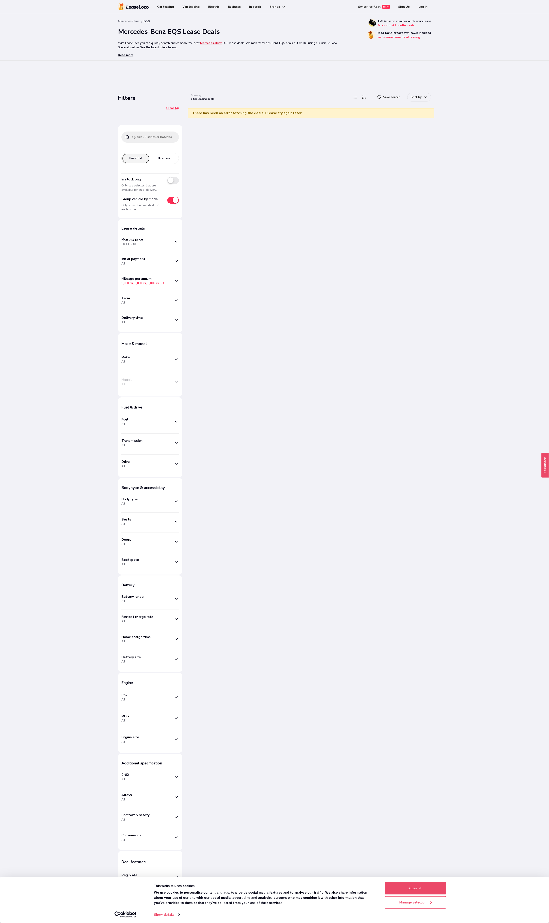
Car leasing (165, 7)
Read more (125, 55)
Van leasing (191, 7)
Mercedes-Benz (128, 21)
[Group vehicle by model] (173, 200)
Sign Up (404, 7)
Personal (135, 158)
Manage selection (413, 902)
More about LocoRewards (396, 25)
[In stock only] (173, 180)
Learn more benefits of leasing (398, 37)
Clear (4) (172, 108)
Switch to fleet (373, 7)
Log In (423, 7)
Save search (391, 97)
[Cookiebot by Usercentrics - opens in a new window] (125, 914)
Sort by (416, 97)
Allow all (415, 888)
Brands (275, 7)
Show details (164, 914)
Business (234, 7)
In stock (255, 7)
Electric (213, 7)
